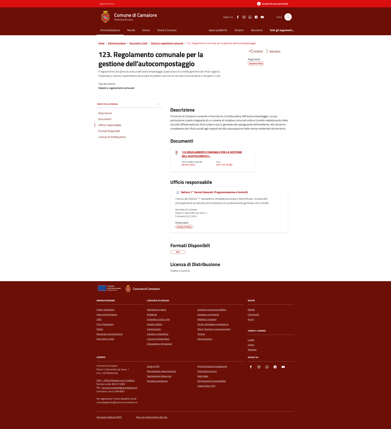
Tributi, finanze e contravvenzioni (213, 329)
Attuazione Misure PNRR (109, 417)
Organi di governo (105, 309)
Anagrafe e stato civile (158, 319)
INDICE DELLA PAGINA (107, 104)
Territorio (252, 349)
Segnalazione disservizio (159, 376)
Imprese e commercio (208, 314)
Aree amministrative (107, 314)
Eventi (251, 344)
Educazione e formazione (159, 344)
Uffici (99, 319)
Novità (131, 30)
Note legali (202, 376)
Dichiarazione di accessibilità (211, 381)
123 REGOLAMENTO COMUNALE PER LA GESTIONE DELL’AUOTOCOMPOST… (212, 154)
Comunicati (253, 314)
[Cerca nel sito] (288, 17)
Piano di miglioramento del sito (151, 417)
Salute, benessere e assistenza (212, 324)
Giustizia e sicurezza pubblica (211, 309)
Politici (100, 329)
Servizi (146, 30)
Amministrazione (110, 30)
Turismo (239, 30)
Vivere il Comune (167, 30)
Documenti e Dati (105, 339)
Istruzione (256, 30)
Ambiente (152, 314)
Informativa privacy (207, 371)
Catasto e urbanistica (157, 334)
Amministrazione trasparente (212, 366)
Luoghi (251, 340)
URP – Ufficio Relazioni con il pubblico (116, 380)
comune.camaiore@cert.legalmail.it (119, 387)
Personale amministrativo (109, 334)
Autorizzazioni (154, 329)
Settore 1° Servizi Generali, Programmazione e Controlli (214, 192)
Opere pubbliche (218, 30)
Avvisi (251, 319)
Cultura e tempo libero (158, 339)
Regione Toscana (106, 3)
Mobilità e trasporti (206, 319)
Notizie (251, 309)
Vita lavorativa (204, 339)
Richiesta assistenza (157, 381)
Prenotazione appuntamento (161, 371)
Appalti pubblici (154, 324)
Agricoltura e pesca (156, 309)
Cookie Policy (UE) (206, 386)
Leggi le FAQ (153, 366)
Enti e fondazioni (105, 324)
